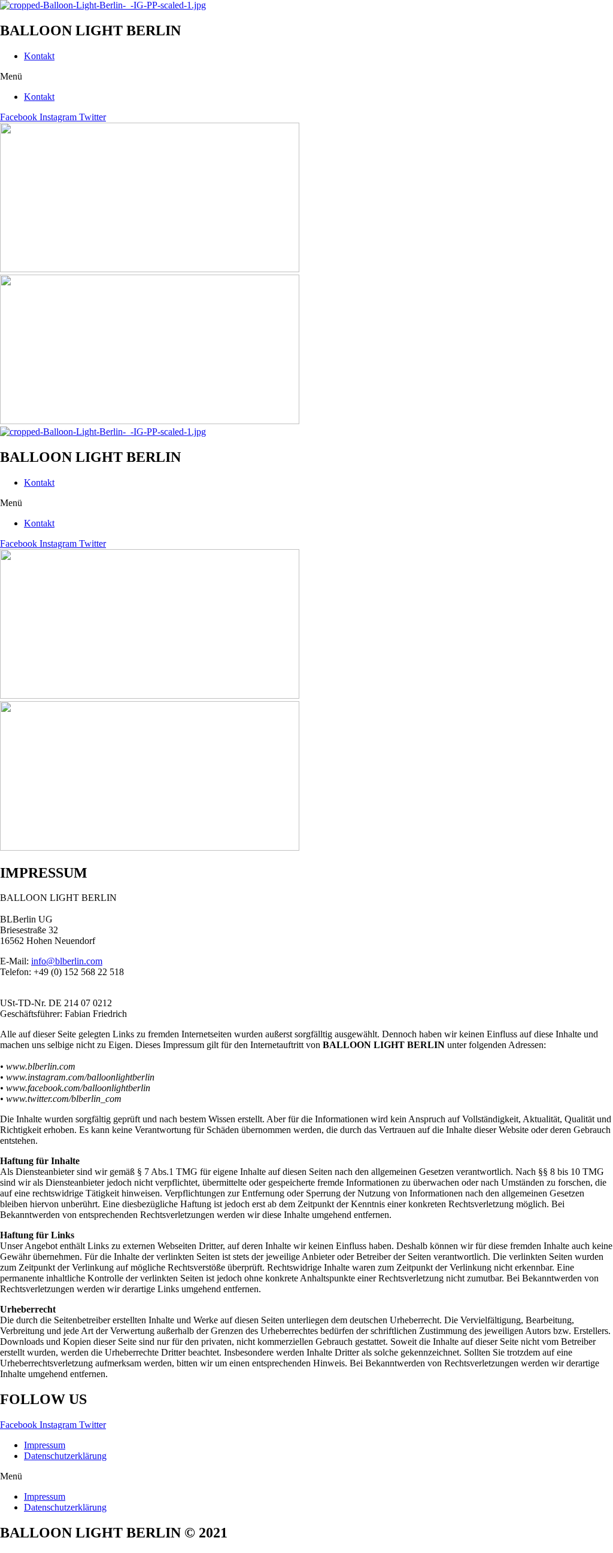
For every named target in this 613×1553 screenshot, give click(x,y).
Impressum (44, 1445)
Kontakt (39, 56)
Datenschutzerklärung (65, 1456)
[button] (306, 76)
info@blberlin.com (66, 961)
